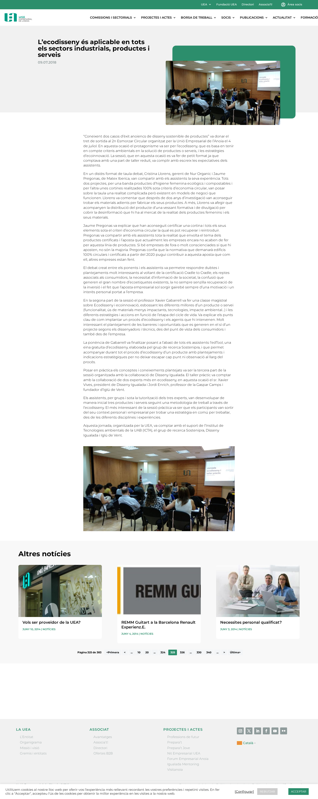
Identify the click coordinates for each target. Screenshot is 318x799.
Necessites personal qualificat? (251, 622)
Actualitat (282, 17)
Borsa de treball (196, 17)
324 (163, 652)
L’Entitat (26, 737)
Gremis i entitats (33, 753)
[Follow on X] (249, 730)
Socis (226, 17)
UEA (204, 4)
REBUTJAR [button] (267, 791)
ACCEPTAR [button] (298, 791)
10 (139, 652)
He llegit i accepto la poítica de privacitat (224, 693)
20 (147, 652)
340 (208, 652)
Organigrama (31, 742)
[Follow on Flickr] (283, 730)
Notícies (49, 629)
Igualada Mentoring (183, 764)
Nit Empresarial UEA (183, 753)
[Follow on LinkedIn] (257, 730)
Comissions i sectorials (111, 17)
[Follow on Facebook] (266, 730)
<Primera (112, 652)
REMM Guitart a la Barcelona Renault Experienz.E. (158, 625)
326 (182, 652)
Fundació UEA (226, 4)
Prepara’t (174, 742)
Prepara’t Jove (178, 748)
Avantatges (102, 737)
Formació (309, 17)
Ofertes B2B (103, 753)
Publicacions (252, 17)
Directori (248, 4)
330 (199, 652)
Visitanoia (175, 769)
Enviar (289, 701)
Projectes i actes (156, 17)
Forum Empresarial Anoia (188, 759)
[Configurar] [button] (244, 792)
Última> (235, 652)
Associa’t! (265, 4)
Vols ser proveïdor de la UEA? (51, 622)
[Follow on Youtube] (274, 730)
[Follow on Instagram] (240, 730)
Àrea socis (294, 4)
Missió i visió (29, 748)
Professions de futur (183, 737)
